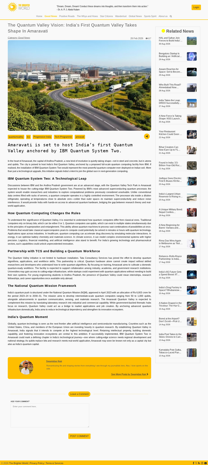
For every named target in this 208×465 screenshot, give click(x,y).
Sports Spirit (150, 16)
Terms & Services (54, 463)
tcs (28, 137)
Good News (51, 16)
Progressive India (42, 137)
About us (163, 16)
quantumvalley (16, 137)
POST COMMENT (79, 436)
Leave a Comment (79, 394)
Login (196, 7)
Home (39, 16)
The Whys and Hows (87, 16)
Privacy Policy (37, 463)
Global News (135, 16)
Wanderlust (120, 16)
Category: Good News (19, 38)
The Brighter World (18, 463)
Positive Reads (67, 16)
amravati (80, 137)
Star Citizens (106, 16)
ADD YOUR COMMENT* (20, 401)
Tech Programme (63, 137)
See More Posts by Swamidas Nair (129, 374)
